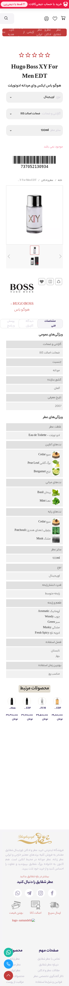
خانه (60, 180)
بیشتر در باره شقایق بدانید (34, 876)
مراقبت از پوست (15, 982)
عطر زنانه (15, 959)
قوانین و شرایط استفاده (48, 982)
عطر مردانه (15, 965)
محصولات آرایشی (14, 976)
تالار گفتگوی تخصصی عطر (49, 976)
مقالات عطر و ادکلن (49, 970)
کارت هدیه (11, 32)
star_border (21, 55)
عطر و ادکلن (47, 32)
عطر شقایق (57, 32)
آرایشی (30, 32)
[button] (34, 97)
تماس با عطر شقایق (49, 959)
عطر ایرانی (39, 32)
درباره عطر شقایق (48, 965)
